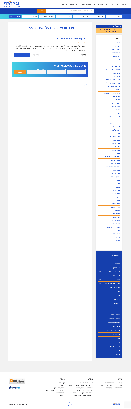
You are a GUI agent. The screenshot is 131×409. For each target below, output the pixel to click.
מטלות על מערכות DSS (114, 26)
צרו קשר (64, 4)
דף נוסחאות (116, 264)
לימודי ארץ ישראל (114, 116)
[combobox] (114, 16)
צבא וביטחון (116, 224)
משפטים (117, 184)
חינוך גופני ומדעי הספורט (112, 93)
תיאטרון (117, 241)
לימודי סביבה (116, 127)
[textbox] (114, 16)
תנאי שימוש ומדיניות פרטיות (55, 390)
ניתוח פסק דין (116, 295)
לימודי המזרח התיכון (113, 120)
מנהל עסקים (116, 170)
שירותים (115, 4)
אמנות (118, 43)
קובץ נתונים (116, 334)
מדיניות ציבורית (115, 137)
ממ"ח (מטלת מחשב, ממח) (109, 283)
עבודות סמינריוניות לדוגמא (113, 383)
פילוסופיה (116, 214)
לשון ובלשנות (115, 130)
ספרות (118, 200)
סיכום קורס (109, 307)
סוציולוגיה (116, 190)
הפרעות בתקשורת (114, 86)
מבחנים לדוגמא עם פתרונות (113, 388)
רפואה (118, 237)
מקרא (118, 180)
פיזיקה (117, 210)
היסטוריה (117, 76)
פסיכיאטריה (116, 220)
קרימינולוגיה (116, 234)
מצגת (118, 291)
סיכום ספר (116, 303)
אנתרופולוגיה (115, 49)
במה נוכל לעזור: (41, 69)
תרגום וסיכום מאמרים (86, 383)
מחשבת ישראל (115, 163)
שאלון (118, 342)
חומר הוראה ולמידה (109, 271)
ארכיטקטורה (116, 56)
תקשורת (117, 244)
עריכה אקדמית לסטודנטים (85, 390)
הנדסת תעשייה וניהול (113, 83)
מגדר (118, 133)
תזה (118, 350)
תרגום (109, 354)
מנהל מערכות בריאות (113, 167)
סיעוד (118, 197)
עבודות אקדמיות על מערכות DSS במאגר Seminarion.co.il (110, 30)
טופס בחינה (116, 276)
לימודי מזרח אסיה (114, 123)
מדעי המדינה (116, 143)
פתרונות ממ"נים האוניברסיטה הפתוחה (110, 385)
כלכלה (118, 113)
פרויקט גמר (116, 327)
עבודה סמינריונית (109, 318)
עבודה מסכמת (115, 315)
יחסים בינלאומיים (114, 103)
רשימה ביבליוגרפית (114, 338)
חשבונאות (116, 96)
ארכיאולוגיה (116, 53)
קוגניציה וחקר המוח (113, 227)
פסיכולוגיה (116, 217)
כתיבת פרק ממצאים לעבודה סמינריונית (81, 385)
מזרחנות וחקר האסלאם (112, 157)
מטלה (109, 279)
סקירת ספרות (116, 311)
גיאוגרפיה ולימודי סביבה (112, 70)
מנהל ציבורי (116, 173)
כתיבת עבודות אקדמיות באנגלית (83, 393)
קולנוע (118, 230)
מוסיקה (117, 153)
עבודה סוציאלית (115, 207)
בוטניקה (117, 60)
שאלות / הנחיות (115, 346)
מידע (108, 4)
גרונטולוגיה (116, 73)
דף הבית (123, 4)
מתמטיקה (117, 187)
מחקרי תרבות (115, 160)
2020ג (79, 42)
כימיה (118, 110)
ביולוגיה (117, 63)
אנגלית (117, 46)
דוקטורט (117, 260)
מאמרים (100, 4)
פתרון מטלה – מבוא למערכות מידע (70, 38)
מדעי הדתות (116, 140)
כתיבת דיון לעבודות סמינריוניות (83, 388)
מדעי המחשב (115, 147)
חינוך (118, 90)
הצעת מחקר (109, 267)
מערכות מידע (115, 177)
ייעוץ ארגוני (116, 106)
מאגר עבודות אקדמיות (87, 4)
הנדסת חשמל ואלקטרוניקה (111, 80)
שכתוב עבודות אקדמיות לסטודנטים (82, 395)
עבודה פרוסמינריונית (114, 323)
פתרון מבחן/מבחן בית (113, 331)
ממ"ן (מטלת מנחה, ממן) (109, 287)
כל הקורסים (61, 395)
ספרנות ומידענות (114, 204)
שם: (85, 69)
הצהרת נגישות (60, 393)
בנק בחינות (73, 4)
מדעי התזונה (116, 150)
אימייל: (63, 69)
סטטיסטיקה (116, 194)
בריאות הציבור (115, 66)
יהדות (118, 100)
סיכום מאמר (116, 299)
